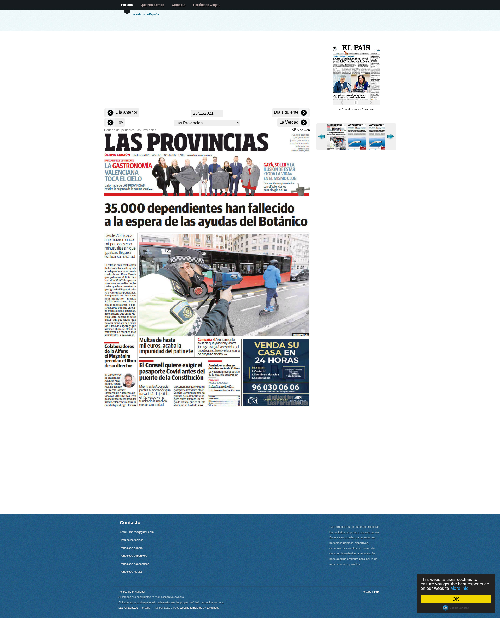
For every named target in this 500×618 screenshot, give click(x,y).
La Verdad (289, 122)
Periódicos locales (131, 571)
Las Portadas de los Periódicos (355, 109)
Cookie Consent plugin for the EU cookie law (456, 608)
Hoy (119, 122)
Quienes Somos (152, 5)
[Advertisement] (207, 70)
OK (456, 599)
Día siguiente (286, 112)
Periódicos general (131, 547)
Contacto (178, 5)
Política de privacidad (131, 591)
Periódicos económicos (134, 563)
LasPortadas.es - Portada (134, 607)
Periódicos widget (206, 5)
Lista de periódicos (131, 539)
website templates (191, 607)
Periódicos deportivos (133, 555)
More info (459, 588)
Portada (127, 5)
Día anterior (126, 112)
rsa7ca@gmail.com (141, 532)
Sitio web (303, 130)
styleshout (213, 607)
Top (376, 591)
